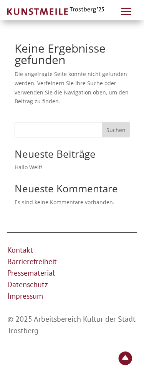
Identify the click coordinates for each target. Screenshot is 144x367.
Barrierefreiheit (32, 261)
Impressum (25, 296)
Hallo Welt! (28, 167)
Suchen (116, 130)
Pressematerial (31, 273)
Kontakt (20, 250)
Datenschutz (27, 284)
